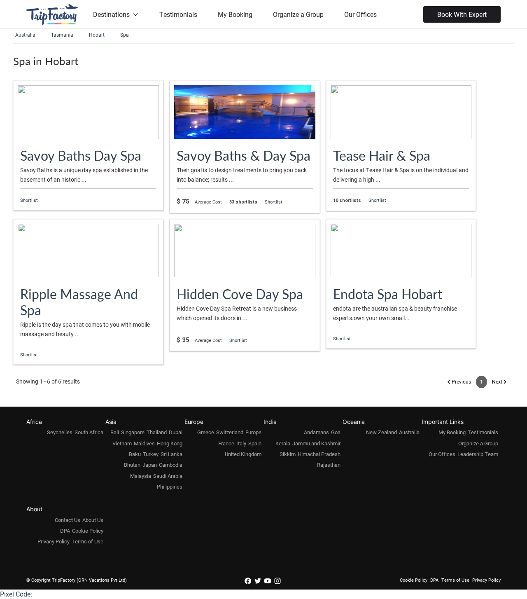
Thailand (157, 432)
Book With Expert (462, 14)
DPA (65, 530)
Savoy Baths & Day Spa (243, 155)
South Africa (89, 432)
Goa (335, 432)
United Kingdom (243, 454)
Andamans (316, 432)
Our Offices (360, 14)
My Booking (235, 14)
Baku (135, 454)
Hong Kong (169, 443)
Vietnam (122, 443)
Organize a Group (298, 14)
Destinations (111, 14)
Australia (409, 432)
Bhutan (132, 464)
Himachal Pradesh (319, 454)
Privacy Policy (53, 541)
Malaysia (140, 476)
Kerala (282, 443)
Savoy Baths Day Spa (80, 155)
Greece (205, 432)
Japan (149, 464)
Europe (253, 432)
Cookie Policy (87, 530)
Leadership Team (477, 454)
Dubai (175, 432)
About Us (92, 520)
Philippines (169, 486)
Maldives (144, 443)
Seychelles (59, 432)
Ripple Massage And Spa (79, 301)
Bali (114, 432)
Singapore (133, 432)
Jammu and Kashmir (316, 443)
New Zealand (381, 432)
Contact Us (67, 520)
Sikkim (288, 454)
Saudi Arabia (167, 476)
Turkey (151, 454)
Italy (241, 443)
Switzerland (229, 432)
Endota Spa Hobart (387, 293)
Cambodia (170, 464)
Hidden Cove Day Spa (240, 293)
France (226, 443)
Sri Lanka (171, 454)
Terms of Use (87, 541)
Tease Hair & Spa (381, 155)
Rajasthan (328, 464)
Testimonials (178, 14)
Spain (254, 443)
